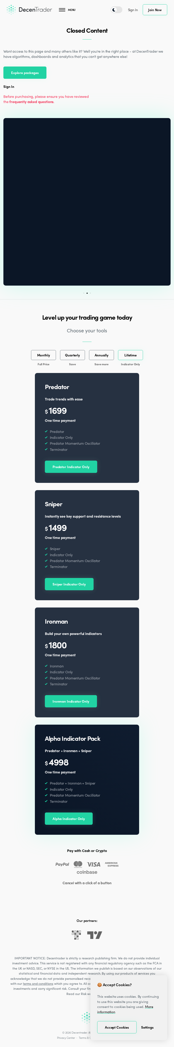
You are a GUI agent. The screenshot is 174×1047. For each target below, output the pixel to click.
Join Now (155, 9)
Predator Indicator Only (71, 466)
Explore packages (25, 72)
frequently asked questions (31, 101)
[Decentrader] (29, 9)
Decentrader (79, 1032)
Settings (147, 1027)
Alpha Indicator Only (69, 818)
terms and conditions (38, 983)
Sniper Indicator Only (69, 584)
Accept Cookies (117, 1027)
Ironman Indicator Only (71, 701)
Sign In (133, 9)
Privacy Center (66, 1038)
